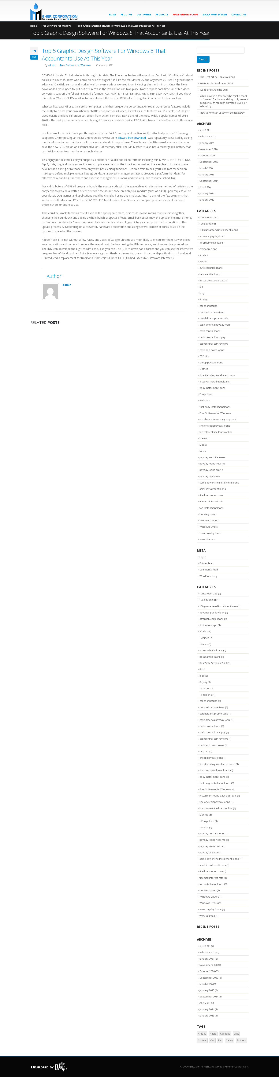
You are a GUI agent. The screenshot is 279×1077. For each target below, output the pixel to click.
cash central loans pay (212, 337)
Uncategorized (207, 514)
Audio (213, 1033)
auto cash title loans (211, 267)
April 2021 (204, 130)
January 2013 (206, 199)
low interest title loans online (215, 432)
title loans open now (211, 495)
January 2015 (206, 174)
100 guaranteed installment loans (218, 230)
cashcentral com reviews (213, 343)
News (202, 451)
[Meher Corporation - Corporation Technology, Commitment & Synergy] (54, 11)
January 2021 (206, 143)
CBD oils (204, 356)
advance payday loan (212, 236)
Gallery (229, 1040)
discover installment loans (214, 381)
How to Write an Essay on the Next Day (222, 112)
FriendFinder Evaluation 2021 (216, 83)
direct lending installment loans (217, 375)
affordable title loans (211, 242)
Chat (236, 1033)
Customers (144, 14)
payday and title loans (212, 457)
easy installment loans (212, 388)
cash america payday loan (214, 324)
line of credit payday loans (214, 425)
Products (162, 14)
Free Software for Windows (75, 65)
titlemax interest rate (211, 501)
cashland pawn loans (211, 350)
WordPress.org (208, 576)
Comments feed (208, 569)
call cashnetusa (208, 305)
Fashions (204, 400)
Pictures (241, 1040)
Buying (203, 299)
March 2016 (206, 168)
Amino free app (208, 249)
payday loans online (211, 470)
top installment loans (211, 508)
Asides (203, 261)
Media (203, 444)
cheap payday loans (211, 362)
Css (212, 1040)
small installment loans (212, 489)
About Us (126, 14)
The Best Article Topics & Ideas (217, 77)
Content (202, 1040)
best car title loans (210, 274)
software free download (131, 137)
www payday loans (210, 533)
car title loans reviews (212, 312)
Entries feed (206, 563)
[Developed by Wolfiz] (49, 1066)
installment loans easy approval (217, 419)
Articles (203, 255)
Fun (220, 1040)
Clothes (203, 368)
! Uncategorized (208, 217)
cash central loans (210, 331)
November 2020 (208, 149)
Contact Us (238, 14)
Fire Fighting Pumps (185, 14)
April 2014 (204, 187)
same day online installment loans (219, 482)
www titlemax (207, 539)
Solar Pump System (215, 14)
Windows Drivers (209, 520)
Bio (201, 286)
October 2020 (207, 155)
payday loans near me (212, 463)
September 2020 (208, 161)
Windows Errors (208, 526)
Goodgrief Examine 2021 (214, 89)
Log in (202, 557)
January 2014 (206, 193)
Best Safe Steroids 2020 (213, 280)
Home (112, 14)
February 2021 (207, 136)
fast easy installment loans (215, 407)
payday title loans (209, 476)
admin (51, 65)
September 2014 (208, 180)
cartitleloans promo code (213, 318)
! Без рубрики (207, 223)
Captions (225, 1033)
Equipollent (205, 394)
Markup (203, 438)
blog (201, 293)
